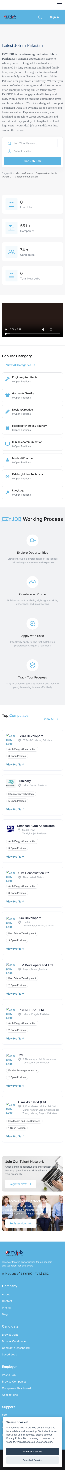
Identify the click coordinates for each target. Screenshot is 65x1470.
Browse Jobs (10, 1334)
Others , (6, 176)
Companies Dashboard (16, 1388)
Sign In (54, 17)
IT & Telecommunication (25, 176)
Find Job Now (32, 161)
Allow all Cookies (32, 1451)
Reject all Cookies (32, 1460)
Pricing (6, 1307)
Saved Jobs (9, 1354)
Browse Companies (14, 1381)
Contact (7, 1301)
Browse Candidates (14, 1341)
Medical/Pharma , (25, 173)
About (6, 1294)
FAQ (4, 1415)
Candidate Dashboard (16, 1347)
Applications (10, 1394)
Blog (5, 1314)
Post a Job (9, 1375)
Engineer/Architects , (47, 173)
